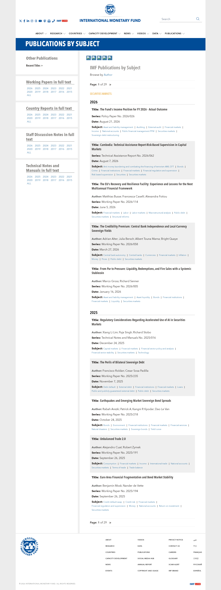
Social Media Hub (146, 558)
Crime (95, 171)
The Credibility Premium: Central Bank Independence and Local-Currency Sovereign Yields (139, 228)
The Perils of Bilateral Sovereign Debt (122, 362)
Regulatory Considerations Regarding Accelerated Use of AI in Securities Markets (138, 321)
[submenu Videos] (148, 33)
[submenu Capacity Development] (119, 33)
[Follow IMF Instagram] (32, 21)
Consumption (109, 464)
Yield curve (156, 429)
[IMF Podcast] (44, 21)
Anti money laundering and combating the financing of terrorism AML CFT (138, 167)
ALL (29, 95)
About (40, 33)
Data (155, 33)
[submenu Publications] (183, 33)
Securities (121, 175)
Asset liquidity (143, 297)
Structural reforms (120, 217)
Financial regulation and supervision (160, 171)
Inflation (182, 255)
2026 (29, 88)
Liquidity (115, 301)
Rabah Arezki (111, 409)
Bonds (180, 167)
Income (95, 131)
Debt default (109, 387)
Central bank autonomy (114, 255)
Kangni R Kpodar (143, 409)
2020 (29, 92)
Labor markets (138, 213)
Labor (125, 213)
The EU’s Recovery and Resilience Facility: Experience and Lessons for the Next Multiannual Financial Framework (142, 186)
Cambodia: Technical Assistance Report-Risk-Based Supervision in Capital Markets (139, 146)
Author (108, 74)
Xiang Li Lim (110, 332)
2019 (37, 92)
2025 (37, 88)
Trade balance (136, 468)
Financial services (179, 425)
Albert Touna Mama (147, 238)
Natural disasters (99, 429)
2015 (69, 92)
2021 (69, 88)
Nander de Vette (133, 485)
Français (197, 552)
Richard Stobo (142, 332)
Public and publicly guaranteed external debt (113, 391)
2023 (53, 88)
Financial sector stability (103, 353)
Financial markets (173, 127)
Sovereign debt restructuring (105, 135)
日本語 (196, 558)
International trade (158, 464)
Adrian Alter (110, 238)
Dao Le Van (162, 409)
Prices (104, 259)
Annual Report (145, 564)
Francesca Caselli (133, 196)
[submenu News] (133, 33)
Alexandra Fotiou (156, 196)
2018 (45, 92)
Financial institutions (110, 171)
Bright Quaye (169, 238)
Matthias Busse (112, 196)
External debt (125, 387)
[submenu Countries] (84, 33)
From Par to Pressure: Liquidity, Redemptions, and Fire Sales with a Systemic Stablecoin (141, 270)
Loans (180, 387)
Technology (143, 353)
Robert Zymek (132, 447)
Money (95, 259)
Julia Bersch (126, 238)
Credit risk (130, 502)
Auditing (141, 127)
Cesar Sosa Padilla (136, 370)
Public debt (179, 213)
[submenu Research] (64, 33)
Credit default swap (112, 502)
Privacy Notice (176, 539)
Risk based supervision (102, 175)
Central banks (135, 255)
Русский (197, 564)
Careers (172, 552)
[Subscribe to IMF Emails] (49, 21)
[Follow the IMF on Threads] (36, 21)
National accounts (110, 131)
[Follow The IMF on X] (20, 21)
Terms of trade (119, 468)
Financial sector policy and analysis (157, 349)
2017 (53, 92)
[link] (88, 58)
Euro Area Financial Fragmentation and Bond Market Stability (136, 477)
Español (197, 570)
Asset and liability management (118, 127)
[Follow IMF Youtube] (40, 21)
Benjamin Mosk (112, 485)
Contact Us (174, 546)
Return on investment (169, 506)
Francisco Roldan (113, 370)
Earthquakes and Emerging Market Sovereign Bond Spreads (135, 400)
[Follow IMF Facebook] (24, 21)
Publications (173, 33)
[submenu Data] (160, 33)
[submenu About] (46, 33)
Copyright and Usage (148, 570)
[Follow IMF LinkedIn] (28, 21)
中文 (195, 546)
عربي (195, 539)
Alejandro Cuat (112, 447)
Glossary (173, 558)
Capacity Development (103, 33)
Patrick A (125, 409)
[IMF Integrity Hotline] (53, 21)
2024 (45, 88)
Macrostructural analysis (160, 213)
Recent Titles (33, 65)
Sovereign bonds (139, 429)
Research (56, 33)
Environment (119, 425)
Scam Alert (174, 564)
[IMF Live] (195, 583)
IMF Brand (173, 570)
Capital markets (110, 349)
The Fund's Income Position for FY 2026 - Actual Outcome (133, 109)
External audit (154, 127)
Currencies (150, 255)
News (127, 33)
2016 (61, 92)
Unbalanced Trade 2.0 (113, 438)
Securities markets (166, 131)
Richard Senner (129, 281)
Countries (75, 33)
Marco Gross (111, 281)
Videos (141, 33)
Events (108, 570)
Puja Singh (125, 332)
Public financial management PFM (138, 131)
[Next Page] (109, 84)
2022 (61, 88)
